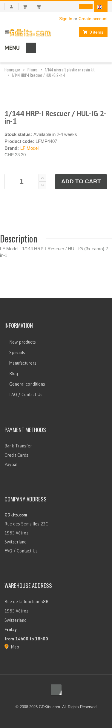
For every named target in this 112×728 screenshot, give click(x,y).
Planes (32, 70)
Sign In (65, 18)
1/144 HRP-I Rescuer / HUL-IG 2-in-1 (38, 75)
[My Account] (11, 6)
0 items (96, 32)
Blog (13, 373)
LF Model (29, 148)
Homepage (12, 70)
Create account (93, 18)
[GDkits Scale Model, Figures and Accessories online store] (28, 32)
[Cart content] (27, 6)
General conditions (27, 384)
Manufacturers (22, 363)
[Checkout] (41, 6)
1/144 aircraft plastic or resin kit (70, 70)
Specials (17, 352)
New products (22, 342)
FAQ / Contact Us (25, 394)
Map (15, 647)
